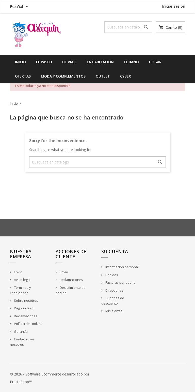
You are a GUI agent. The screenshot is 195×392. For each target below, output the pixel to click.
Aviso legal (21, 279)
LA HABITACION (100, 61)
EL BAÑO (131, 61)
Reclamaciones (25, 316)
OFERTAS (23, 76)
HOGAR (155, 61)
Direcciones (114, 290)
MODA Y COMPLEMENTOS (63, 76)
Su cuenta (114, 251)
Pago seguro (23, 308)
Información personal (122, 267)
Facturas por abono (120, 282)
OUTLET (103, 76)
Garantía (20, 331)
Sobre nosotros (25, 300)
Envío (17, 272)
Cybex (125, 76)
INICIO (20, 61)
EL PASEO (44, 61)
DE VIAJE (69, 61)
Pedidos (111, 275)
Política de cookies (27, 323)
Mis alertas (113, 311)
